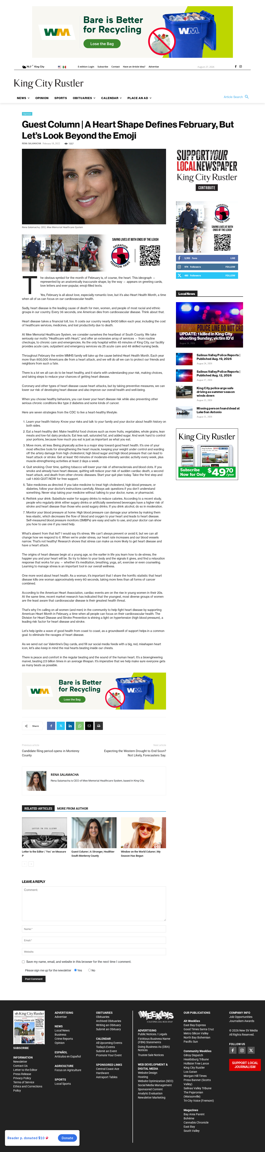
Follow (230, 266)
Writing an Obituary (108, 1025)
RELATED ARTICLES (38, 808)
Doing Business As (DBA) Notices (154, 1048)
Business (60, 1034)
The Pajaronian (193, 1092)
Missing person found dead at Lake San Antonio (218, 410)
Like (232, 258)
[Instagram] (240, 66)
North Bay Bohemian (197, 1037)
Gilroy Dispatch (193, 1055)
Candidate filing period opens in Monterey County (50, 753)
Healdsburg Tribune (196, 1059)
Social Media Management (155, 1085)
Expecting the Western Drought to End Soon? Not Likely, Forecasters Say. (135, 753)
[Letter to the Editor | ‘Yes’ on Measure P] (44, 832)
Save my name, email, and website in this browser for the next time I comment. (78, 962)
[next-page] (31, 864)
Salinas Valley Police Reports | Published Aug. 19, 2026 (218, 357)
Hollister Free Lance (196, 1063)
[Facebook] (235, 66)
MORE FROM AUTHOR (72, 808)
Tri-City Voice (192, 1100)
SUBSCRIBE (21, 1048)
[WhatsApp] (80, 726)
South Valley (192, 1130)
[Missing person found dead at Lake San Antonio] (184, 412)
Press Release (22, 1074)
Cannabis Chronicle (196, 1122)
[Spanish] (65, 67)
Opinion (27, 113)
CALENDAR (103, 1038)
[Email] (89, 726)
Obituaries (102, 1016)
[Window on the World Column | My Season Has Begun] (143, 832)
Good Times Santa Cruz (199, 1029)
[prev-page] (24, 864)
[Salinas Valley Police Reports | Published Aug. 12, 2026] (184, 375)
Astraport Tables (106, 1077)
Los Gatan (190, 1071)
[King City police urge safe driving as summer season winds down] (184, 392)
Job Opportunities (240, 1016)
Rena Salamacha (31, 143)
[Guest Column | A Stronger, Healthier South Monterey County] (94, 832)
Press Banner (192, 1080)
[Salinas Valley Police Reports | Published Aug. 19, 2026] (184, 359)
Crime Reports (64, 1038)
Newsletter (20, 1061)
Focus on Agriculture (68, 1070)
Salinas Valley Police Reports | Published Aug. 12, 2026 (218, 373)
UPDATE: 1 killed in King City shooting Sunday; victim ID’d (206, 336)
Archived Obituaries (108, 1021)
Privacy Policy (22, 1078)
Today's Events (105, 1047)
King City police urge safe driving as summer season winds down (216, 391)
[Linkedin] (70, 726)
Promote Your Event (109, 1055)
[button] (237, 97)
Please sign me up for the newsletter (48, 970)
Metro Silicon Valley (196, 1033)
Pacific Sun (191, 1041)
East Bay (189, 1126)
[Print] (99, 726)
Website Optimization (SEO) (155, 1081)
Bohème (189, 1118)
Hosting (143, 1077)
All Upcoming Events (109, 1042)
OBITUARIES (104, 1012)
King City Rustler (194, 1067)
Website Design (147, 1072)
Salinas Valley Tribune (197, 1088)
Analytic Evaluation (150, 1093)
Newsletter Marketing (151, 1097)
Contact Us (20, 1065)
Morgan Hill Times (195, 1075)
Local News (62, 1030)
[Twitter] (61, 726)
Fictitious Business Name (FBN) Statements (154, 1040)
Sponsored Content (150, 1089)
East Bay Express (195, 1025)
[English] (60, 67)
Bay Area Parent (194, 1114)
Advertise (61, 1016)
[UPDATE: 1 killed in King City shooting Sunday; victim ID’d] (209, 325)
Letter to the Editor (25, 1070)
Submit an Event (106, 1051)
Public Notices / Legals (152, 1034)
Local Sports (63, 1083)
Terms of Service (23, 1082)
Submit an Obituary (108, 1029)
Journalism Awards (241, 1021)
